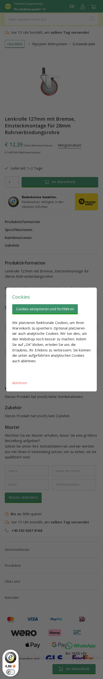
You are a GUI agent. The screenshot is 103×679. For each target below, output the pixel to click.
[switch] (10, 672)
